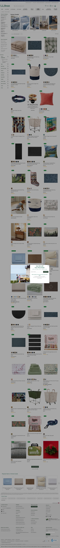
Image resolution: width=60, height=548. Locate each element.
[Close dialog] (48, 265)
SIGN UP (45, 271)
